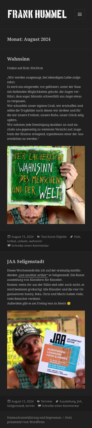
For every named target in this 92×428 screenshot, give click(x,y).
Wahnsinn (18, 59)
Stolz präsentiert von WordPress (39, 419)
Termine (46, 401)
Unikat (11, 241)
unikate (22, 241)
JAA (79, 401)
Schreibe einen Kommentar (30, 245)
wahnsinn (35, 241)
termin (30, 406)
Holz (77, 237)
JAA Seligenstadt (25, 261)
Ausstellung (68, 401)
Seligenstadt (15, 406)
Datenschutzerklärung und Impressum (34, 417)
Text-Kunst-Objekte (54, 237)
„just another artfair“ (33, 275)
